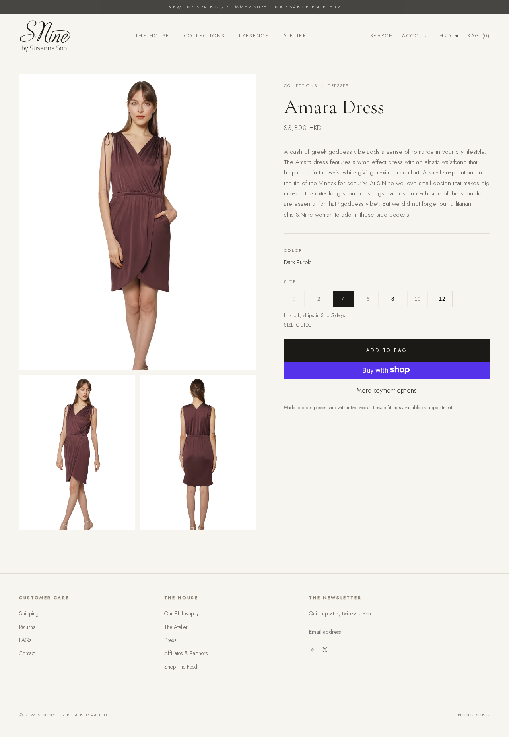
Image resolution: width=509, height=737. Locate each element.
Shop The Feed (180, 667)
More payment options (387, 390)
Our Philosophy (181, 613)
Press (170, 640)
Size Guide (298, 324)
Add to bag (387, 350)
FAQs (25, 640)
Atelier (294, 35)
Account (416, 35)
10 (417, 299)
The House (153, 35)
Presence (254, 35)
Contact (27, 653)
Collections (204, 35)
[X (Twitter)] (325, 649)
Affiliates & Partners (186, 653)
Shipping (29, 613)
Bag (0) (478, 35)
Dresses (338, 85)
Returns (27, 627)
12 (442, 299)
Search (381, 35)
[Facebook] (312, 649)
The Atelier (176, 627)
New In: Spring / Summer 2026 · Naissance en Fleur (254, 7)
